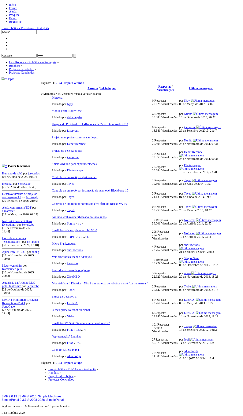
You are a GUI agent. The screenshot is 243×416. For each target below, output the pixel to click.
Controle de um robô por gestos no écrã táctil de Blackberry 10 (89, 203)
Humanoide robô (12, 173)
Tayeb (70, 183)
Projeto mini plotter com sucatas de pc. (75, 137)
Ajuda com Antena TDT (17, 207)
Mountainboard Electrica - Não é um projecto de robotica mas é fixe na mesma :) (100, 283)
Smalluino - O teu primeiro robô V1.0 (74, 230)
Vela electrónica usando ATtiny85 (72, 256)
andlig (35, 252)
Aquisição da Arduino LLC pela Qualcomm (18, 284)
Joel (186, 339)
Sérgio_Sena (191, 258)
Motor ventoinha (12, 265)
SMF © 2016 (27, 396)
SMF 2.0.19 (9, 396)
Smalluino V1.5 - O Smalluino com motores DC (81, 323)
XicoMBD (73, 276)
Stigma (71, 223)
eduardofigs (74, 356)
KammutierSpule (12, 269)
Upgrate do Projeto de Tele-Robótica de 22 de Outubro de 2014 (90, 124)
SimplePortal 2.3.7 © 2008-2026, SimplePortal (33, 399)
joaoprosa (73, 130)
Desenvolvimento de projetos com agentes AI (19, 195)
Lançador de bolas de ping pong (71, 270)
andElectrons (75, 250)
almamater (8, 211)
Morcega (57, 97)
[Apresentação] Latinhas (66, 336)
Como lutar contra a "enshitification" (14, 240)
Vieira (70, 316)
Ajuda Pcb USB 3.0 (14, 252)
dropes (188, 326)
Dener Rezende (76, 143)
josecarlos (34, 173)
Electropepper (75, 170)
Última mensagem (201, 88)
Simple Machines (49, 396)
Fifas (70, 329)
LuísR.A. (72, 303)
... (84, 236)
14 (86, 236)
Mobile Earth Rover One (67, 110)
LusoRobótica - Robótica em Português (25, 28)
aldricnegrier (74, 117)
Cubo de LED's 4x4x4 (65, 349)
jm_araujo (32, 197)
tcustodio (72, 263)
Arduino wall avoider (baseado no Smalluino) (79, 217)
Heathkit (7, 183)
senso (187, 273)
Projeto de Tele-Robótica (67, 150)
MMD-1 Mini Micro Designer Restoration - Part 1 (20, 301)
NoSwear (189, 220)
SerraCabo (24, 183)
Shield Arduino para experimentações (74, 164)
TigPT (71, 236)
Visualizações (165, 90)
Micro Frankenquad (64, 243)
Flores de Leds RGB (64, 296)
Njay (70, 104)
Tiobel (71, 289)
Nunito (188, 113)
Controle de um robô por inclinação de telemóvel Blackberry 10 (90, 190)
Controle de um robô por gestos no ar (74, 177)
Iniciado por (108, 88)
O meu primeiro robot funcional (71, 310)
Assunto (93, 88)
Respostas (164, 86)
